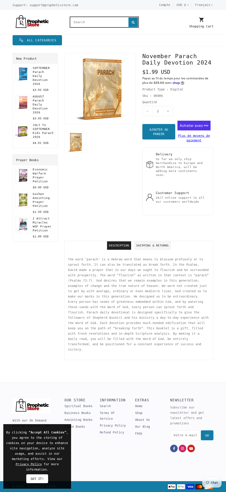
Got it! (37, 479)
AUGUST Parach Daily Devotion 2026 (40, 104)
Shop (139, 413)
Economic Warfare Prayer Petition (40, 175)
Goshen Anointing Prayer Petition (41, 200)
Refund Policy (112, 432)
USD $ (181, 5)
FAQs (139, 433)
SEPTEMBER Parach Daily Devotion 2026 (41, 76)
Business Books (77, 413)
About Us (142, 419)
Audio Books (74, 426)
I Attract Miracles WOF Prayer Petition (42, 224)
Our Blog (142, 426)
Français (202, 5)
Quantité (149, 102)
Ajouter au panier (158, 132)
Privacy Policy (113, 425)
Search (105, 406)
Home (139, 406)
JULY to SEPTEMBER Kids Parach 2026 (43, 131)
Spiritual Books (78, 406)
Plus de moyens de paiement (194, 138)
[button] (37, 40)
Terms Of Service (107, 415)
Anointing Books (78, 419)
